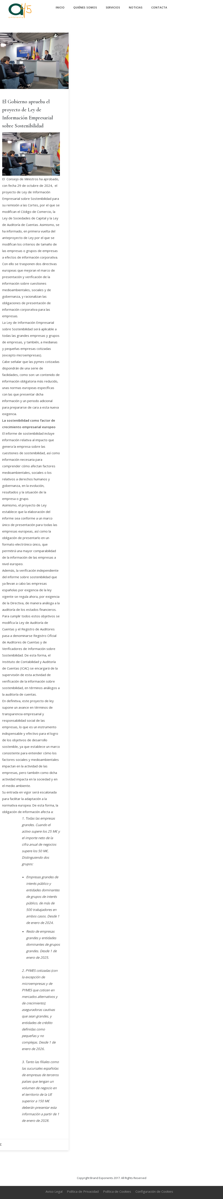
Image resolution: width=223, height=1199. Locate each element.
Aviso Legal (54, 1191)
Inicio (60, 7)
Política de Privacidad (83, 1191)
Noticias (136, 7)
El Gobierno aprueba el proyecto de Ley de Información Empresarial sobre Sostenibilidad (27, 114)
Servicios (113, 7)
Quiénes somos (85, 7)
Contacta (159, 7)
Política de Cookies (117, 1191)
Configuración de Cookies (154, 1191)
